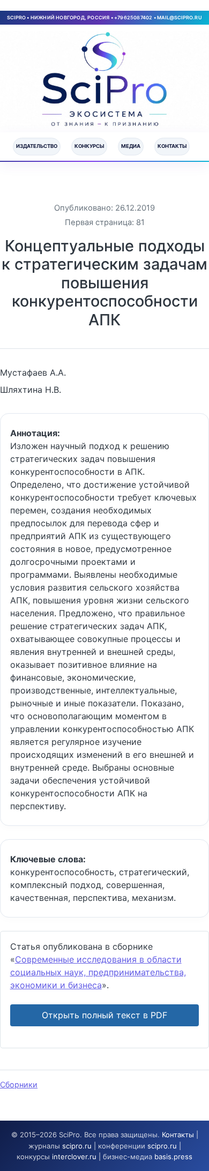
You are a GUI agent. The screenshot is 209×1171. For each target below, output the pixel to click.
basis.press (173, 1156)
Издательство (36, 146)
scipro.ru (77, 1146)
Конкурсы (89, 146)
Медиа (130, 146)
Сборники (19, 1084)
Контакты (172, 146)
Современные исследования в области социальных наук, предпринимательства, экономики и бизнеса (98, 972)
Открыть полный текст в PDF (104, 1015)
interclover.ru (74, 1156)
